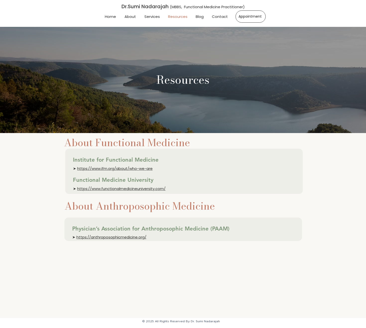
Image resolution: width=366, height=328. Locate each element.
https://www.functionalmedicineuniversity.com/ (121, 188)
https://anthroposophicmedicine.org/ (111, 237)
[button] (152, 16)
